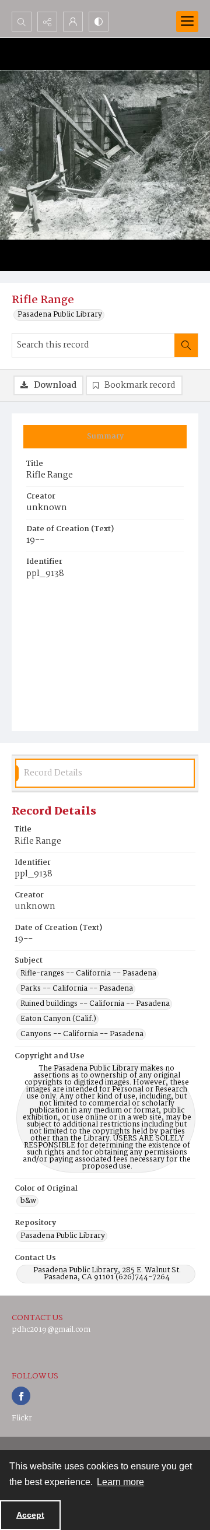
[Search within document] (186, 345)
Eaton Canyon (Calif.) (58, 1019)
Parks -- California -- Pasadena (76, 989)
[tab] (105, 437)
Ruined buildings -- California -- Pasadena (95, 1004)
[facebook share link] (21, 1396)
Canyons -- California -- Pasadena (82, 1034)
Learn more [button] (120, 1482)
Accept (30, 1515)
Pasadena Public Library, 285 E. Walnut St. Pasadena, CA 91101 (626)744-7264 (107, 1274)
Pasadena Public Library (60, 315)
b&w (28, 1201)
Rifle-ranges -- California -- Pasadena (88, 974)
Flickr (22, 1418)
